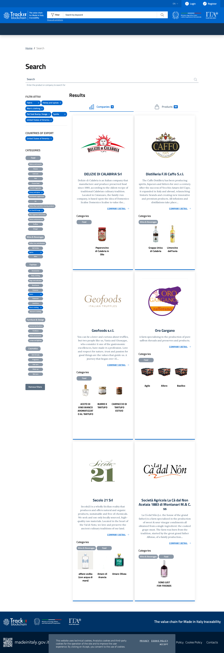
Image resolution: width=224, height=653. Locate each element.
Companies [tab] (105, 107)
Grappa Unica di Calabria (156, 249)
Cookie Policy (159, 641)
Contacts (212, 642)
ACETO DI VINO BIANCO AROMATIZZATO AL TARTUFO (85, 409)
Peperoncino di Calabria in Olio (102, 251)
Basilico (181, 386)
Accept (164, 644)
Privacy (144, 641)
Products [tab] (169, 107)
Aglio (147, 386)
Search (31, 79)
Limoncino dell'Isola (172, 249)
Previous (74, 403)
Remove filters (35, 386)
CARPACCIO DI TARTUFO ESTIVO (119, 407)
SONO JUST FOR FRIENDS (164, 584)
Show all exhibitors (55, 19)
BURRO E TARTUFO (102, 405)
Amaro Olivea (119, 574)
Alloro (164, 386)
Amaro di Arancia (102, 575)
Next (131, 403)
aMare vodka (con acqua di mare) (85, 577)
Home (28, 48)
